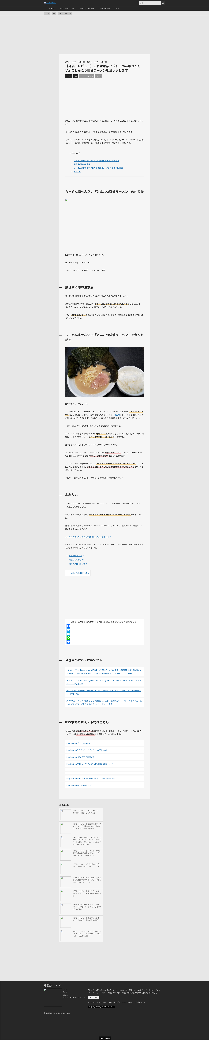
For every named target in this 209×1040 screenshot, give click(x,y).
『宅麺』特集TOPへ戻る (79, 573)
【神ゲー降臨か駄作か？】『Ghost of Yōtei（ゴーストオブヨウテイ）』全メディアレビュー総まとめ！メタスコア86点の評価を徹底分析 (86, 841)
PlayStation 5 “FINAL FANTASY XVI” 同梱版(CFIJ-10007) (89, 764)
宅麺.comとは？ (75, 555)
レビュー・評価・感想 (65, 13)
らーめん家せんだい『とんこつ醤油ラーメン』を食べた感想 (98, 168)
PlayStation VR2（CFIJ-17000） (79, 785)
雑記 (54, 13)
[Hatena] (104, 634)
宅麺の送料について (77, 564)
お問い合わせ (93, 997)
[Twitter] (104, 630)
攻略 (117, 8)
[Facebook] (104, 626)
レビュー (51, 8)
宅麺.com (98, 76)
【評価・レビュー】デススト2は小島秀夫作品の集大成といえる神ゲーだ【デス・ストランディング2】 (86, 853)
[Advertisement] (104, 35)
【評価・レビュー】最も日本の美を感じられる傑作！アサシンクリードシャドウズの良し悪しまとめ (86, 879)
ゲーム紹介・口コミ (67, 8)
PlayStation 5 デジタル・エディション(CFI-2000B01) (88, 750)
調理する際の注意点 (82, 164)
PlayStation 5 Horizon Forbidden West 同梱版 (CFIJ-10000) (91, 778)
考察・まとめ (105, 8)
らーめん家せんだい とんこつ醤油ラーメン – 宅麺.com (87, 536)
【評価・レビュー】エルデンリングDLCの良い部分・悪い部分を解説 (86, 919)
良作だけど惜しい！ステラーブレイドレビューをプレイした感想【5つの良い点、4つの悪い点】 (86, 933)
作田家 (117, 415)
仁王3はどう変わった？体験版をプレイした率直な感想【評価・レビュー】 (86, 865)
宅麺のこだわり (75, 559)
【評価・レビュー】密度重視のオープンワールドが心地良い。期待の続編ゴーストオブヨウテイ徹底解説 (86, 826)
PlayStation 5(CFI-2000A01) (78, 743)
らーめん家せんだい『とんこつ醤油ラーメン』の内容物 (96, 160)
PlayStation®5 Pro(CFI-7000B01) (80, 757)
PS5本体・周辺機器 (87, 8)
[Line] (104, 638)
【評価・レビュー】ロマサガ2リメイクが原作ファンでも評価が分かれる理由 (86, 893)
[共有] (104, 642)
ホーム (47, 13)
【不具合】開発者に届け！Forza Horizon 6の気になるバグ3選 (84, 811)
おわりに (77, 171)
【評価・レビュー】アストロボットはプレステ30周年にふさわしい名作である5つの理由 (86, 906)
